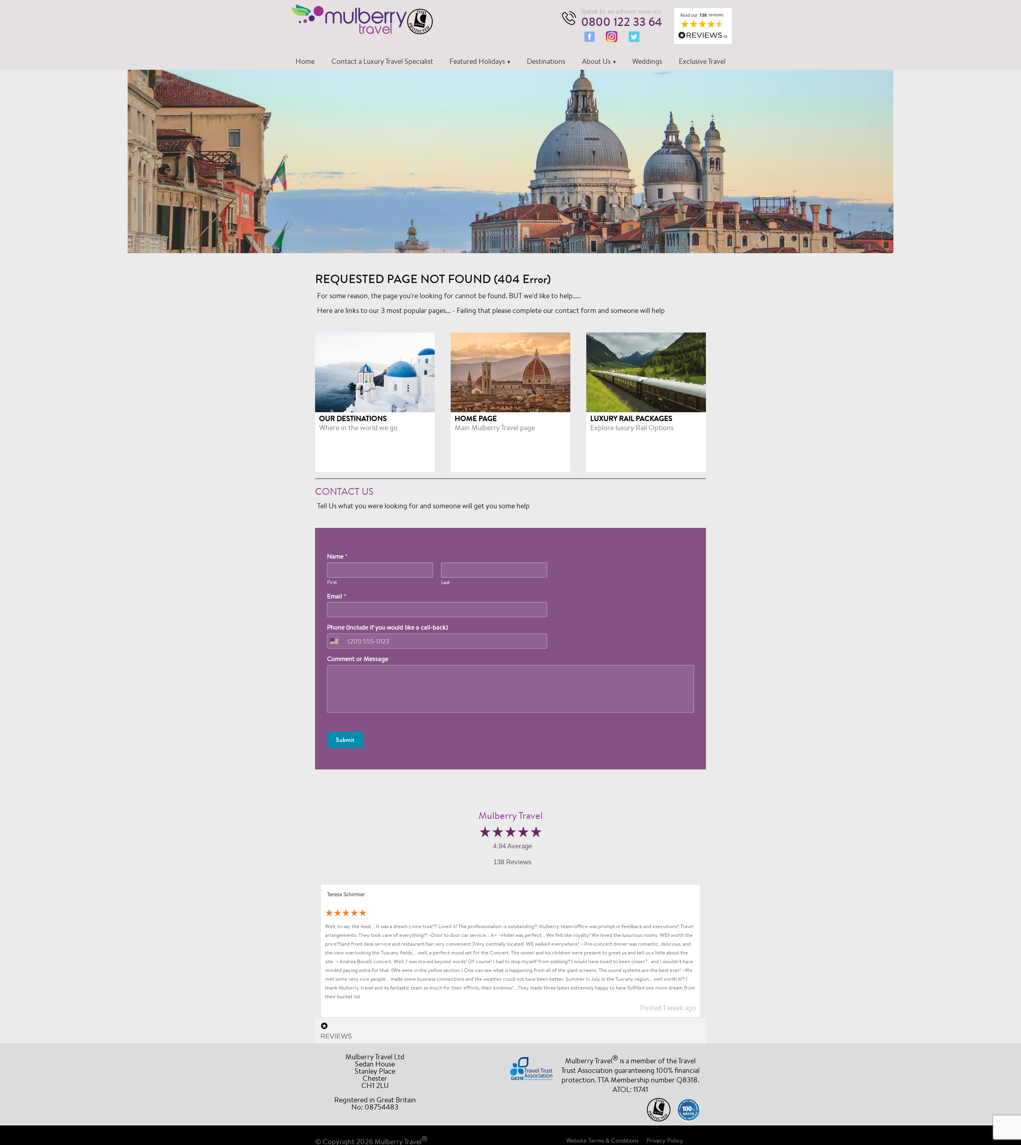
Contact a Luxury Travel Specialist (382, 61)
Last (445, 582)
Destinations (546, 61)
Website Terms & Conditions (602, 1140)
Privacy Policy (665, 1140)
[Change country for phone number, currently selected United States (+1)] (336, 641)
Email (337, 596)
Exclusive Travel (702, 61)
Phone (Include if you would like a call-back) (387, 628)
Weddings (647, 61)
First (332, 582)
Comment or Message (357, 659)
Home (305, 61)
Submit (345, 739)
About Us (596, 61)
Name (337, 557)
